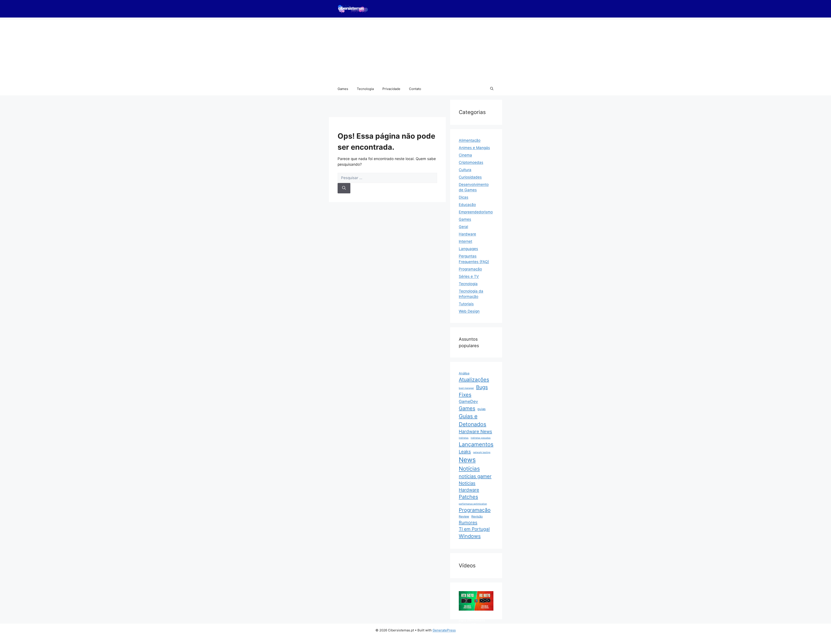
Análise (464, 373)
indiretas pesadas (481, 437)
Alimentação (469, 140)
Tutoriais (466, 304)
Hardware (467, 234)
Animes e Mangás (474, 148)
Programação (470, 269)
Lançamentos (476, 444)
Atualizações (474, 380)
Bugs (482, 387)
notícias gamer (475, 476)
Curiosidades (470, 177)
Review (464, 516)
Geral (463, 227)
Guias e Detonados (472, 420)
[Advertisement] (415, 50)
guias (481, 409)
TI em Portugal (474, 529)
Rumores (468, 522)
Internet (465, 241)
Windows (470, 536)
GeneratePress (444, 630)
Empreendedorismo (476, 212)
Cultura (465, 170)
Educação (467, 204)
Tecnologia (365, 89)
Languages (468, 249)
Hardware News (475, 431)
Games (343, 89)
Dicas (463, 197)
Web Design (469, 311)
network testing (481, 452)
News (467, 460)
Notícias (469, 468)
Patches (468, 497)
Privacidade (391, 89)
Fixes (465, 395)
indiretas (464, 437)
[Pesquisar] (344, 188)
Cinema (465, 155)
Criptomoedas (471, 162)
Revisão (477, 516)
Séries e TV (469, 276)
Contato (415, 89)
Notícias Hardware (469, 486)
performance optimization (473, 503)
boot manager (466, 388)
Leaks (465, 451)
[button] (492, 88)
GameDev (468, 401)
